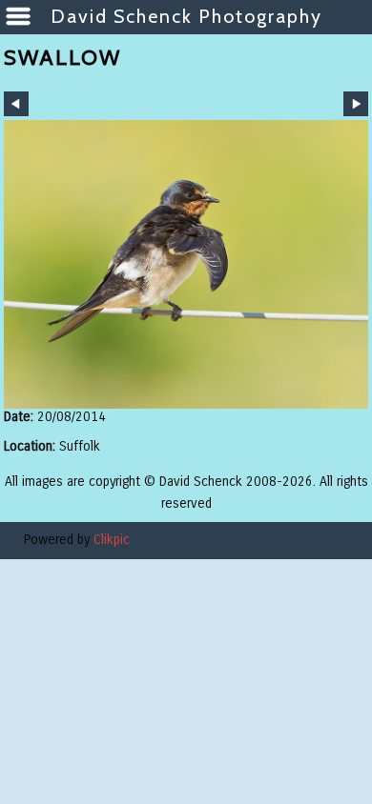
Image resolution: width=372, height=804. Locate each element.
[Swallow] (186, 264)
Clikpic (111, 540)
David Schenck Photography (186, 16)
